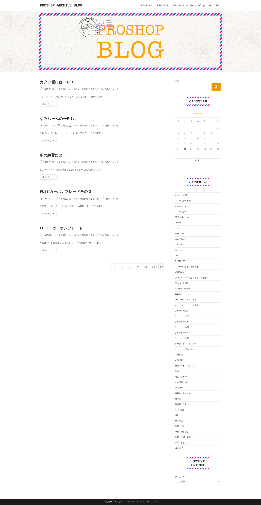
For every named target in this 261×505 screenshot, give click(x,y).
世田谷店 (179, 354)
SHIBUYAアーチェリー (185, 261)
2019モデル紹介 (182, 195)
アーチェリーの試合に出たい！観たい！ (192, 277)
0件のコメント (112, 89)
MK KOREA (180, 239)
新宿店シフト (181, 404)
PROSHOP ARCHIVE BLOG (61, 5)
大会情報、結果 (182, 382)
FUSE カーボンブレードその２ (66, 191)
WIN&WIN (179, 272)
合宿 (177, 371)
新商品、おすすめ (69, 89)
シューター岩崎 (182, 316)
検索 (177, 81)
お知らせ (179, 294)
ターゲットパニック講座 (186, 343)
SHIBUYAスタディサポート (187, 266)
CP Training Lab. (182, 217)
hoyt (177, 228)
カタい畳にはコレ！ (57, 81)
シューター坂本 (182, 310)
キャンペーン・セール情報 (186, 305)
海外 (177, 415)
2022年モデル (181, 211)
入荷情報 (179, 360)
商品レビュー (181, 376)
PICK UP (178, 250)
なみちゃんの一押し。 (59, 118)
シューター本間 (182, 327)
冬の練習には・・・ (57, 154)
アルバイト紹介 (182, 283)
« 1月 (197, 160)
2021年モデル (181, 206)
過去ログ (94, 89)
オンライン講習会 (183, 288)
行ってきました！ (183, 442)
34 (137, 266)
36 (153, 266)
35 (145, 266)
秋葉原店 (84, 89)
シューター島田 (182, 321)
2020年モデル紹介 (183, 200)
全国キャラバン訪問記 (185, 365)
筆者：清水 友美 (182, 431)
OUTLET (178, 244)
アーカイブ (180, 477)
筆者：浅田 (180, 426)
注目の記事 (180, 409)
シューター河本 (182, 332)
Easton (178, 222)
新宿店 (178, 398)
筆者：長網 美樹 (183, 437)
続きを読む (49, 105)
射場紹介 (179, 387)
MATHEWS (179, 233)
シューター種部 (182, 338)
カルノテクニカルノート (186, 299)
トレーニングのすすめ (185, 349)
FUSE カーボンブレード (61, 227)
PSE (176, 255)
